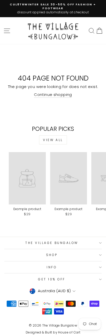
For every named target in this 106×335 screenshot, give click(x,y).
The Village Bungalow (51, 243)
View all (53, 140)
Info (52, 267)
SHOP (51, 255)
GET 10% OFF (51, 279)
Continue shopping (53, 94)
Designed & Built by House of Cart (53, 332)
